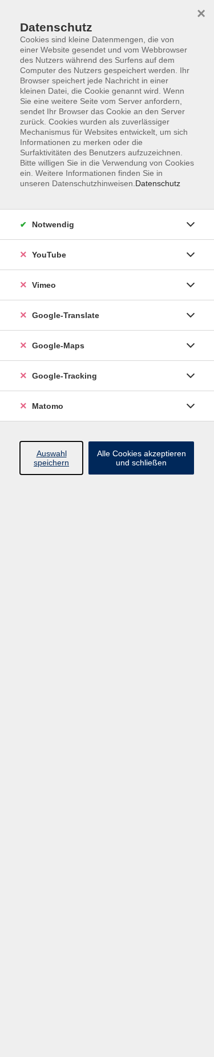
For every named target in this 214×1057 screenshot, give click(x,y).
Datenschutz (157, 183)
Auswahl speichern (51, 458)
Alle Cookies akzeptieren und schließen (141, 458)
